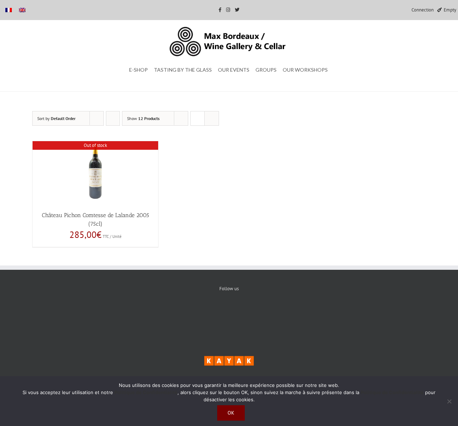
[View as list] (212, 118)
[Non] (449, 401)
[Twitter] (229, 313)
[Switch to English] (22, 9)
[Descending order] (113, 118)
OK (231, 413)
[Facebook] (207, 313)
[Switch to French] (8, 9)
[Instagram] (251, 313)
